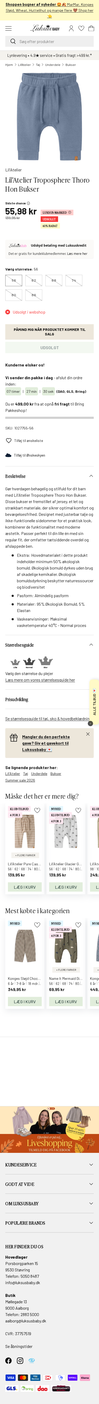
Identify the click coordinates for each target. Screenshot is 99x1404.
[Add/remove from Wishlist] (37, 810)
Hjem (9, 64)
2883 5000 (30, 1314)
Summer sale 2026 (20, 780)
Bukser (70, 64)
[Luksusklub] (18, 245)
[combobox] (49, 41)
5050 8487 (30, 1276)
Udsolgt (49, 347)
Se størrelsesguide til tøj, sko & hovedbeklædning (48, 718)
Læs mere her (77, 253)
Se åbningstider (18, 1346)
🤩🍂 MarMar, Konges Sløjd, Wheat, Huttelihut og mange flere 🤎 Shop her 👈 (49, 10)
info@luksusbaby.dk (22, 1282)
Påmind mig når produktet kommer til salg (50, 331)
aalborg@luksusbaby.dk (25, 1320)
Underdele (52, 64)
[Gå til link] (49, 1129)
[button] (91, 28)
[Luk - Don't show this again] (90, 723)
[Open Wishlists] (81, 28)
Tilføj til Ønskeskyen (29, 455)
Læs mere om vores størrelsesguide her (40, 679)
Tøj (38, 64)
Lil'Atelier (24, 64)
